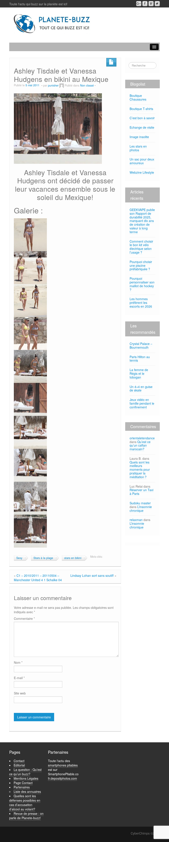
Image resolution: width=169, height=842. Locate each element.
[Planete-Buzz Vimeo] (151, 3)
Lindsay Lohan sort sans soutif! (92, 575)
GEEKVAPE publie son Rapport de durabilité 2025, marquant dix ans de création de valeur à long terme (142, 220)
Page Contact (23, 783)
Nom (18, 662)
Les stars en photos (138, 148)
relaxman (136, 519)
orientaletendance (142, 438)
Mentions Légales (26, 778)
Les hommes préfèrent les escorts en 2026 (141, 302)
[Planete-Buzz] (52, 24)
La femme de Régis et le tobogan (139, 373)
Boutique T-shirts (141, 108)
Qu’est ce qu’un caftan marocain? (140, 445)
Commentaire (24, 618)
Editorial (19, 765)
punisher (53, 85)
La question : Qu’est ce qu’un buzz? (25, 771)
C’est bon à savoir (142, 118)
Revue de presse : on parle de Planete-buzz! (26, 815)
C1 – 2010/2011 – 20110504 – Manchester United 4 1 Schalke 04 (38, 577)
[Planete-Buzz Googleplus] (138, 3)
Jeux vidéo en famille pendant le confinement (142, 403)
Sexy (19, 558)
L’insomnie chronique (141, 509)
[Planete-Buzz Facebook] (144, 3)
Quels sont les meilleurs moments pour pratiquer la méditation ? (140, 469)
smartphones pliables (63, 765)
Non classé (87, 85)
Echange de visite (142, 127)
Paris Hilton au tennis (140, 359)
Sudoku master (140, 503)
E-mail (19, 678)
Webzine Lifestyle (142, 172)
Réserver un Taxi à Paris (141, 492)
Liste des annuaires (27, 791)
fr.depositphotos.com (62, 778)
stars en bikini (72, 558)
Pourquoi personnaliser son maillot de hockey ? (142, 284)
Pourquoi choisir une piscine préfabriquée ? (141, 265)
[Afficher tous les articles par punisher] (61, 85)
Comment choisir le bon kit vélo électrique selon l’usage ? (141, 246)
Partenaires (22, 787)
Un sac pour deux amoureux (142, 161)
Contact (19, 761)
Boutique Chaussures (138, 97)
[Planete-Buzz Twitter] (157, 3)
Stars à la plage (43, 558)
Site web (20, 693)
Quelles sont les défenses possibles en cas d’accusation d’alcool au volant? (24, 802)
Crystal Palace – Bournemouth (141, 345)
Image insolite (139, 137)
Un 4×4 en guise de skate (141, 388)
